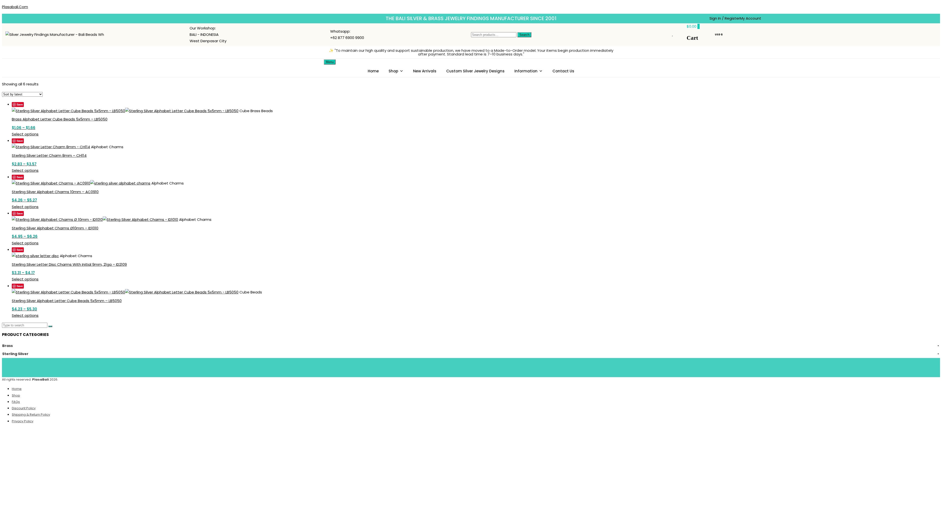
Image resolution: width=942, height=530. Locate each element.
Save (20, 104)
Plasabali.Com (15, 6)
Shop (393, 71)
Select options (25, 134)
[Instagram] (493, 366)
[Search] (50, 326)
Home (373, 71)
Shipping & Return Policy (31, 414)
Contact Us (563, 71)
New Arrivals (424, 71)
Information (525, 71)
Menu (330, 62)
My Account (750, 18)
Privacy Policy (22, 421)
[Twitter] (464, 366)
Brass (7, 345)
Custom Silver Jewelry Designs (475, 71)
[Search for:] (25, 325)
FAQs (16, 401)
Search (524, 35)
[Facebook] (449, 366)
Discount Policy (24, 408)
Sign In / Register (724, 18)
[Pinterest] (478, 366)
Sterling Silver (15, 353)
